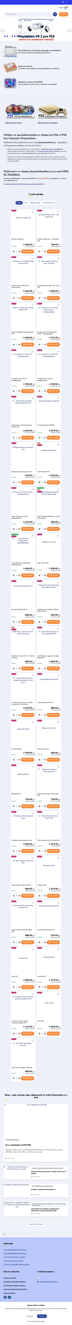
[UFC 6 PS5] (49, 1006)
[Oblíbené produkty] (63, 2)
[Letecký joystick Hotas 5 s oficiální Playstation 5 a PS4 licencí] (23, 688)
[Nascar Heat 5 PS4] (49, 734)
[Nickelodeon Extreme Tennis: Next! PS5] (49, 779)
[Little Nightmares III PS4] (49, 688)
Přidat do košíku (28, 251)
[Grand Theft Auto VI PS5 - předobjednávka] (23, 501)
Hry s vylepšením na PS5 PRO (18, 1145)
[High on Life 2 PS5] (49, 548)
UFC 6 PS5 (40, 1021)
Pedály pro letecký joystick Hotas (22, 840)
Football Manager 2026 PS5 (45, 425)
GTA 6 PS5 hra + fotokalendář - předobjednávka (21, 564)
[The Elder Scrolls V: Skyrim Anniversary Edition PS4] (23, 1006)
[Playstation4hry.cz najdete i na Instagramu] (9, 1297)
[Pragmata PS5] (49, 870)
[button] (2, 30)
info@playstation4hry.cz (49, 1282)
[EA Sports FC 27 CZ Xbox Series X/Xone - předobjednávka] (49, 317)
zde (43, 1321)
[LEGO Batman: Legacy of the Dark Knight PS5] (49, 641)
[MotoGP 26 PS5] (23, 734)
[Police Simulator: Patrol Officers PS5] (49, 825)
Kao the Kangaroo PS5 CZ (20, 609)
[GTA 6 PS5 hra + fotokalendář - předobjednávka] (23, 548)
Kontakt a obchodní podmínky (15, 1282)
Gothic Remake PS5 (43, 472)
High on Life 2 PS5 (43, 563)
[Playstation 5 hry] (47, 123)
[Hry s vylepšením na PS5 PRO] (36, 1120)
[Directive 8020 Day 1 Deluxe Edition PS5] (23, 317)
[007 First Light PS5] (23, 224)
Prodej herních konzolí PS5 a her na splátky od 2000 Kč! (24, 184)
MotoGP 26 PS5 (16, 749)
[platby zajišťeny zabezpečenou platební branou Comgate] (18, 1234)
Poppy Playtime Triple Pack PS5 (21, 885)
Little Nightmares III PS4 (45, 702)
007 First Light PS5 (17, 239)
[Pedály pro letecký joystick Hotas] (23, 825)
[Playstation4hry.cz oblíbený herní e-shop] (12, 8)
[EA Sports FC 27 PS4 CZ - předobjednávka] (23, 364)
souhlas (27, 1308)
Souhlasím (42, 1316)
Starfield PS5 (41, 976)
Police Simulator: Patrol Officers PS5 (48, 840)
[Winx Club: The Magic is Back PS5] (23, 1053)
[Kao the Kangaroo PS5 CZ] (23, 594)
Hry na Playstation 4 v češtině (15, 1257)
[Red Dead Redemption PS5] (49, 915)
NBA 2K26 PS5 (16, 794)
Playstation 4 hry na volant (14, 1261)
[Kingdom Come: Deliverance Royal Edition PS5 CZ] (49, 594)
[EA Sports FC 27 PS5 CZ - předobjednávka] (49, 364)
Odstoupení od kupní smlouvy (15, 1285)
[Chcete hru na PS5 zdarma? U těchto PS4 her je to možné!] (17, 1173)
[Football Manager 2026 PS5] (49, 410)
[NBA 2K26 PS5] (23, 779)
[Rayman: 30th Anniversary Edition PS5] (23, 915)
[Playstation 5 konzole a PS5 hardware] (13, 123)
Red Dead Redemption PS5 (45, 930)
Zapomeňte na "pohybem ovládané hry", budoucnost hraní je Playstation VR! (48, 1204)
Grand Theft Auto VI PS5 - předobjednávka (20, 517)
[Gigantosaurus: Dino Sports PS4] (23, 457)
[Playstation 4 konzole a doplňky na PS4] (52, 111)
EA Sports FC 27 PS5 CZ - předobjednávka (45, 379)
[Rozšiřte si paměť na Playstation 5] (17, 1191)
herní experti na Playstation (49, 151)
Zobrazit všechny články (36, 1224)
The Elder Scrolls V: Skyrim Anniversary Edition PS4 (20, 1022)
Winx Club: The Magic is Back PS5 (22, 1068)
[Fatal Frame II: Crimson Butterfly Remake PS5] (23, 410)
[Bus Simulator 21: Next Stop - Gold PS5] (49, 271)
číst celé (39, 1152)
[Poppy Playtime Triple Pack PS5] (23, 870)
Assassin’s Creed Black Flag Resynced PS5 (20, 286)
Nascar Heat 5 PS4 (43, 749)
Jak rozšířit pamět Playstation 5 (16, 1253)
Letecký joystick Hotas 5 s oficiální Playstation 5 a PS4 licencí (22, 703)
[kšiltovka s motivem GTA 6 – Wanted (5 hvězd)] (23, 641)
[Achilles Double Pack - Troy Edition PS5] (49, 224)
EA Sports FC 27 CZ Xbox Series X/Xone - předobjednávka (47, 333)
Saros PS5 (15, 976)
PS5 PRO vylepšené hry (12, 1140)
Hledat (55, 14)
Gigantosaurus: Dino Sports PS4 (21, 472)
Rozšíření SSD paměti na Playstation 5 (42, 1186)
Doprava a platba (10, 1278)
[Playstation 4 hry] (20, 111)
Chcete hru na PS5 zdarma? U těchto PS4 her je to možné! (47, 1168)
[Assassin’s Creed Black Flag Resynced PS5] (23, 271)
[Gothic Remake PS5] (49, 457)
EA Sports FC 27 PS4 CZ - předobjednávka (19, 379)
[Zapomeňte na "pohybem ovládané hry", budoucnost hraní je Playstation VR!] (17, 1209)
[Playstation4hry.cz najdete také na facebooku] (5, 1297)
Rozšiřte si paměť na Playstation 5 (43, 1189)
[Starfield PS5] (49, 961)
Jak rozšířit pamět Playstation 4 (16, 1250)
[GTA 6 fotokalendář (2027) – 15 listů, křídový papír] (49, 501)
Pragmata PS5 (41, 885)
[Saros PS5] (23, 961)
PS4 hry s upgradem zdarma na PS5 (17, 1264)
